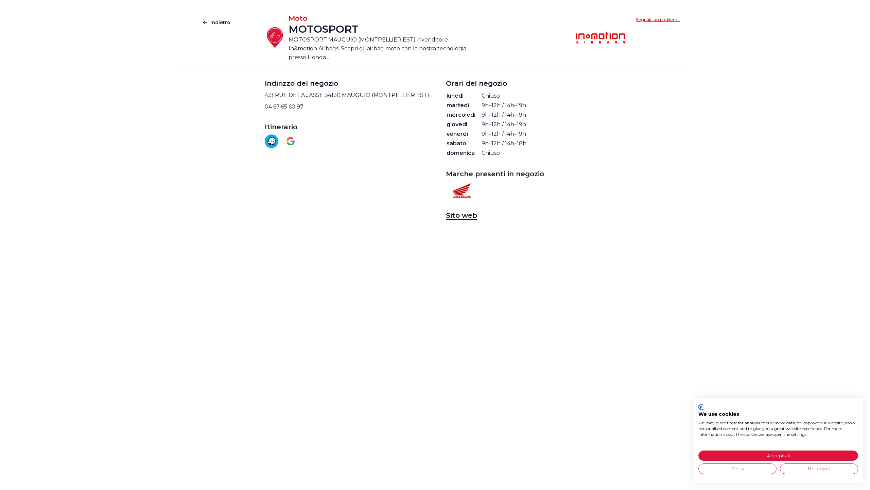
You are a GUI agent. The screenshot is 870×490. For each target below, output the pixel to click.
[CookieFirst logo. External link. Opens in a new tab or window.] (700, 407)
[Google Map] (290, 141)
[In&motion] (600, 38)
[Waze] (271, 141)
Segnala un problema (658, 19)
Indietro (220, 22)
